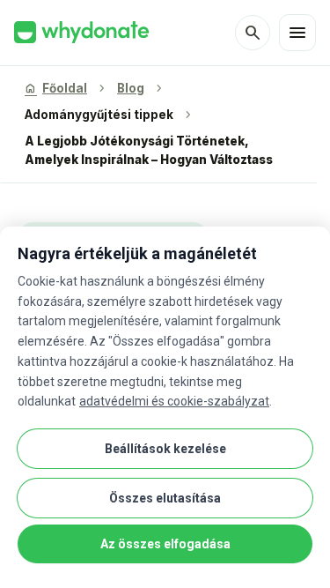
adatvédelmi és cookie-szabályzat (174, 401)
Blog (130, 88)
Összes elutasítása (165, 498)
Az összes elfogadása (165, 544)
